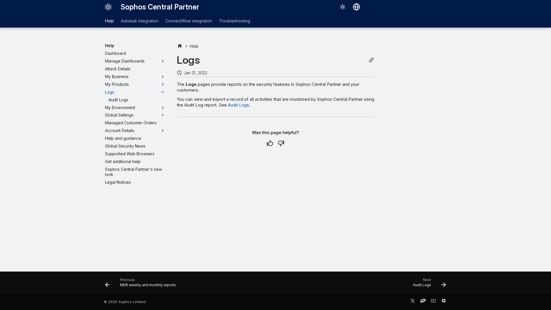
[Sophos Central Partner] (108, 7)
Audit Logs (238, 105)
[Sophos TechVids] (433, 302)
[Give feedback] (443, 302)
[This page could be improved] (281, 143)
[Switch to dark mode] (342, 7)
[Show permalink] (371, 60)
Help (109, 20)
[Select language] (356, 7)
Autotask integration (139, 20)
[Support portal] (423, 302)
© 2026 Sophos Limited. (125, 302)
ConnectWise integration (188, 20)
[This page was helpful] (270, 143)
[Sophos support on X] (412, 302)
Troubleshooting (234, 20)
